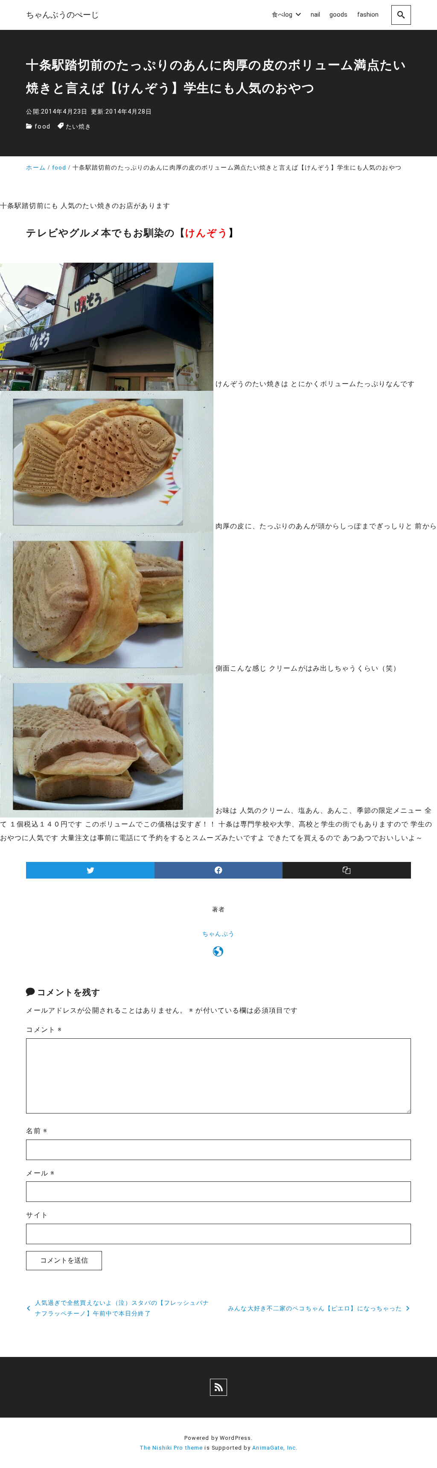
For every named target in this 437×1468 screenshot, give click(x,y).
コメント (44, 1030)
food (42, 126)
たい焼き (78, 126)
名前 (36, 1131)
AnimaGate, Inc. (274, 1448)
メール (40, 1173)
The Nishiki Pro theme (171, 1448)
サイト (37, 1215)
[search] (401, 14)
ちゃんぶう (218, 934)
